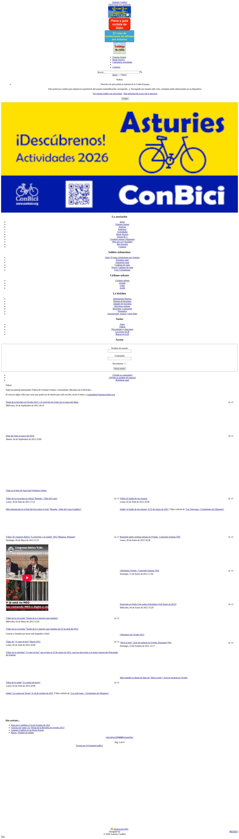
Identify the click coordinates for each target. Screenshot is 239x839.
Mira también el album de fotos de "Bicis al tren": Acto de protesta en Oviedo (153, 678)
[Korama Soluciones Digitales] (233, 831)
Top (3, 836)
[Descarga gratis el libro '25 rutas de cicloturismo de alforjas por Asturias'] (119, 41)
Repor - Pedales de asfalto (22, 732)
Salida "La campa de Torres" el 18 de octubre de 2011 (29, 693)
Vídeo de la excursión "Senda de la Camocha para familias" (32, 618)
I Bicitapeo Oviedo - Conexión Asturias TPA (139, 570)
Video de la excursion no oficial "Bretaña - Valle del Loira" (32, 498)
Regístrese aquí (122, 380)
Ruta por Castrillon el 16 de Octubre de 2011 (30, 725)
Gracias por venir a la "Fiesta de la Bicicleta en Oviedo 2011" (38, 727)
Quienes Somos (119, 57)
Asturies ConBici (119, 2)
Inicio (114, 75)
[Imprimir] (229, 402)
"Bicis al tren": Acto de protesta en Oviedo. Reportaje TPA (145, 642)
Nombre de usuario (119, 348)
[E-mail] (232, 402)
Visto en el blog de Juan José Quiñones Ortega (26, 490)
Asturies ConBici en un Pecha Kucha (27, 730)
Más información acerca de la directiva (140, 93)
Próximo (126, 737)
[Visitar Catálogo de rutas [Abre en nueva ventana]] (119, 53)
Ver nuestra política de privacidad (107, 93)
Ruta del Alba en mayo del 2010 (20, 436)
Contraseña (119, 356)
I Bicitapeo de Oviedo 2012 (132, 634)
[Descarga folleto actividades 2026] (119, 212)
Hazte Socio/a (118, 60)
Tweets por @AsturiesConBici (89, 745)
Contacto (116, 67)
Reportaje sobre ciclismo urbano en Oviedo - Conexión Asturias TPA (150, 537)
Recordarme (118, 363)
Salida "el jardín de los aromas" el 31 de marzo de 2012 (144, 509)
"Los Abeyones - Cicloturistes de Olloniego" (89, 693)
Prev (113, 737)
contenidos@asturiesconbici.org (101, 394)
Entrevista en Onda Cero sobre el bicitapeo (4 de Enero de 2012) (148, 604)
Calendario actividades (122, 62)
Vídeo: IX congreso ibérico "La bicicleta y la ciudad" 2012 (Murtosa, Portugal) (40, 537)
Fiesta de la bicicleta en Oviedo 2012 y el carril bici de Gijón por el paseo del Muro (42, 402)
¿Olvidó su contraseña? (122, 375)
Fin (131, 737)
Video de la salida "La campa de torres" (23, 682)
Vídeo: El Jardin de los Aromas (133, 498)
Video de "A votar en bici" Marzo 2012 (23, 642)
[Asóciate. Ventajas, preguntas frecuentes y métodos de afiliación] (119, 17)
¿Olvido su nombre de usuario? (122, 377)
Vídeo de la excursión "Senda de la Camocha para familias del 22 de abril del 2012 (42, 629)
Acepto (125, 99)
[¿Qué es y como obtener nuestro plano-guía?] (119, 29)
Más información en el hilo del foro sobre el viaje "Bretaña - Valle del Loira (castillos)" (43, 509)
